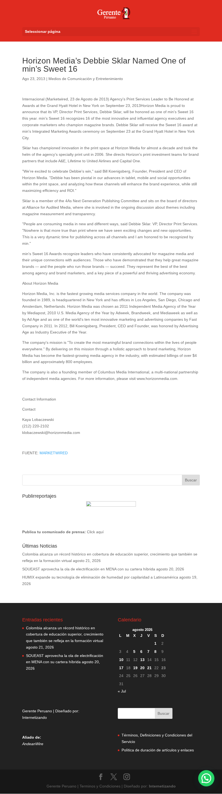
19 (135, 668)
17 (121, 668)
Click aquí (95, 532)
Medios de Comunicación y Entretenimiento (85, 79)
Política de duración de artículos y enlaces (158, 750)
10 (121, 660)
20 (142, 668)
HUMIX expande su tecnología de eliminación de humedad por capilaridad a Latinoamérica (100, 577)
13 (142, 660)
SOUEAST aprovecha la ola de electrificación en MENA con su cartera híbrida (88, 569)
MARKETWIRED (54, 453)
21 (149, 668)
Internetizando (34, 717)
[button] (206, 778)
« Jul (122, 691)
